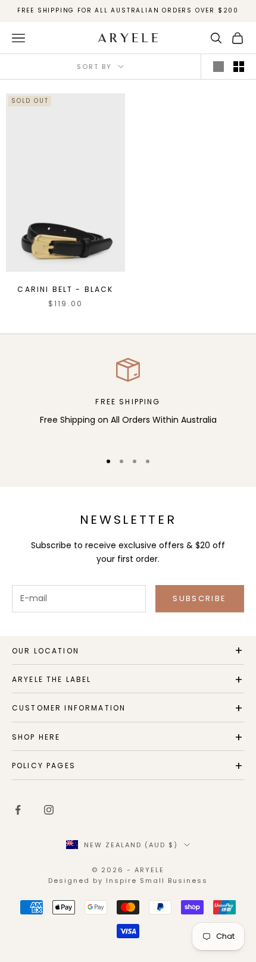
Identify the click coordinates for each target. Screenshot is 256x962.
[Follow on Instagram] (49, 810)
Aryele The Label (52, 679)
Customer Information (69, 708)
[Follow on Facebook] (18, 810)
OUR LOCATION (45, 651)
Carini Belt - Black (65, 289)
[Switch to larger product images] (218, 66)
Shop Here (36, 737)
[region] (128, 399)
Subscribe (199, 598)
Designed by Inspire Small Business (127, 880)
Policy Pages (44, 765)
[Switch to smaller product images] (238, 66)
